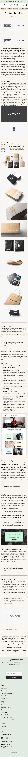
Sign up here (9, 149)
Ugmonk (15, 752)
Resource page (6, 393)
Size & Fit (5, 383)
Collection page (6, 380)
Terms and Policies (14, 755)
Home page (5, 365)
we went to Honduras (8, 500)
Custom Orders (4, 712)
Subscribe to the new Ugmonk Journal (14, 511)
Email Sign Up (6, 389)
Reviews (3, 728)
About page (5, 369)
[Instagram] (2, 738)
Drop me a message (21, 650)
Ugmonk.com (17, 329)
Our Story (3, 726)
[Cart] (26, 5)
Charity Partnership (14, 589)
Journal (4, 372)
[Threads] (7, 738)
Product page (6, 375)
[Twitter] (4, 738)
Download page (6, 397)
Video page (5, 396)
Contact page (6, 404)
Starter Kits (3, 8)
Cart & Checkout (6, 407)
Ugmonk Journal (4, 479)
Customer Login (4, 710)
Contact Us (3, 705)
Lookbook (5, 391)
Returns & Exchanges (6, 707)
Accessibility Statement (6, 714)
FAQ (4, 386)
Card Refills (9, 8)
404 (4, 410)
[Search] (4, 5)
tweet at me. (15, 651)
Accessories (15, 8)
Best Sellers (4, 688)
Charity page (6, 401)
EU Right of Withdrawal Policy (8, 719)
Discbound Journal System (7, 693)
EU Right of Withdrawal (6, 717)
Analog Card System (5, 691)
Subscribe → (14, 677)
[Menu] (1, 5)
